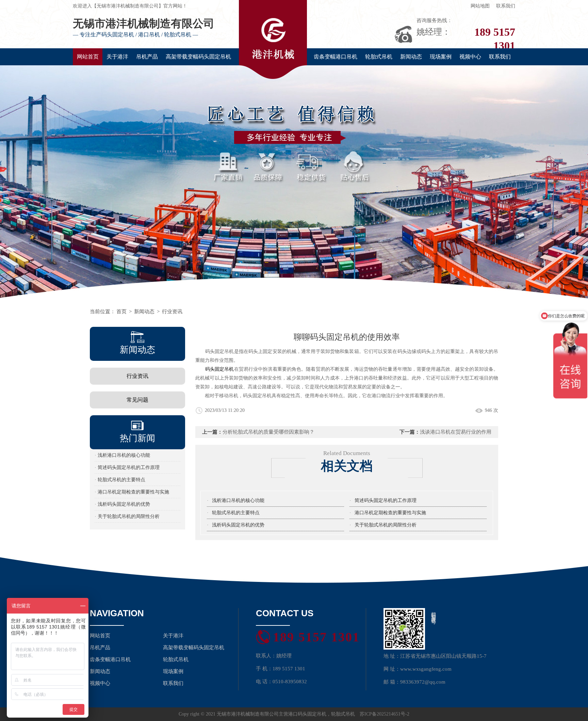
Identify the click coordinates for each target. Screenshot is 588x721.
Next (576, 184)
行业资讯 (172, 311)
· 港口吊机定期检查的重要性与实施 (132, 491)
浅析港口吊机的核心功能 (238, 500)
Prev (12, 184)
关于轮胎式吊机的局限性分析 (385, 524)
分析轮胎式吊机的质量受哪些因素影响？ (268, 432)
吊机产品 (147, 57)
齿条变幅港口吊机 (335, 57)
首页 (121, 311)
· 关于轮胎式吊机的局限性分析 (127, 516)
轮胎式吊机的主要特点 (236, 512)
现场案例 (441, 57)
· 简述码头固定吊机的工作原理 (127, 467)
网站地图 (480, 6)
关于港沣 (117, 57)
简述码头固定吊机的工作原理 (385, 500)
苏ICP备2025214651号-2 (384, 714)
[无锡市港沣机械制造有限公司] (294, 184)
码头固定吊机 (219, 369)
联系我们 (505, 6)
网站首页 (88, 57)
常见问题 (137, 400)
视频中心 (470, 57)
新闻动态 (411, 57)
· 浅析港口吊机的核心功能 (122, 455)
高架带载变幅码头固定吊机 (198, 57)
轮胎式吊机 (378, 57)
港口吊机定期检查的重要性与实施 (390, 512)
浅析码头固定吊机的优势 (238, 524)
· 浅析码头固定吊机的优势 (122, 504)
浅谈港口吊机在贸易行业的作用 (455, 432)
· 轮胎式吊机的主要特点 (120, 479)
